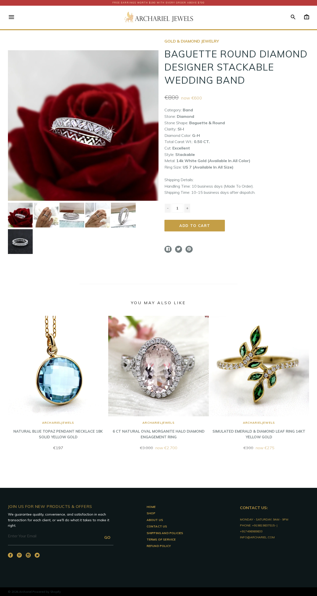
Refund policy (159, 546)
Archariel (25, 592)
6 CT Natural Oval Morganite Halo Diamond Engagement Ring (159, 430)
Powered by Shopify (46, 592)
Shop (151, 513)
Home (151, 507)
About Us (155, 520)
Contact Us (157, 526)
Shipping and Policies (165, 533)
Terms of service (161, 539)
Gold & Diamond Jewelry (191, 41)
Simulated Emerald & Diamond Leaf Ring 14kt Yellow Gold (258, 430)
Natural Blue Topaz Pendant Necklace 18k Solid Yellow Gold (58, 430)
